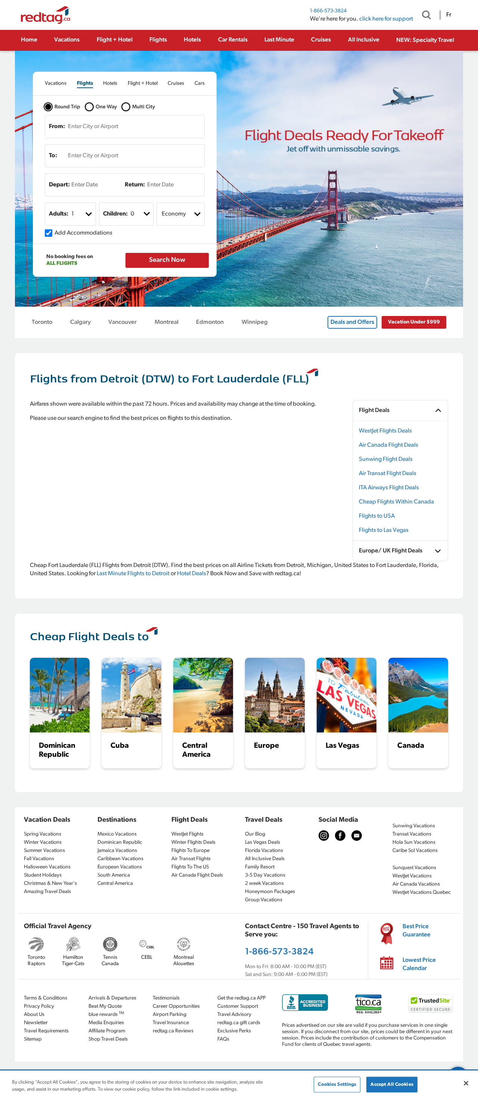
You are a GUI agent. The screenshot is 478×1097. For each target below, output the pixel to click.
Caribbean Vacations (120, 859)
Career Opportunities (176, 1006)
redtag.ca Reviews (173, 1031)
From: (57, 127)
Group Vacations (263, 900)
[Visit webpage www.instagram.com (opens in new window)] (324, 835)
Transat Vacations (411, 834)
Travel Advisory (234, 1014)
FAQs (223, 1039)
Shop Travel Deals (108, 1039)
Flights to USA (377, 516)
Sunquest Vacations (414, 868)
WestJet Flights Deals (385, 431)
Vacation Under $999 (414, 322)
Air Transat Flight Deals (387, 474)
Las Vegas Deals (262, 842)
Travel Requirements (46, 1031)
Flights (158, 40)
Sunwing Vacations (413, 826)
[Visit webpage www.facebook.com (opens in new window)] (340, 835)
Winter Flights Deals (193, 842)
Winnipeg (255, 322)
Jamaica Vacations (117, 850)
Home (29, 40)
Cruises (321, 40)
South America (113, 875)
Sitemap (32, 1039)
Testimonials (166, 998)
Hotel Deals (191, 574)
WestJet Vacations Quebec (421, 892)
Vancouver (122, 322)
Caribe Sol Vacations (415, 850)
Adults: (58, 214)
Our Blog (255, 834)
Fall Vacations (39, 859)
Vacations (67, 40)
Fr (448, 15)
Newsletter (36, 1023)
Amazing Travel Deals (47, 892)
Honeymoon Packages (270, 892)
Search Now (167, 260)
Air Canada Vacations (416, 884)
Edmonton (210, 322)
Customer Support (237, 1006)
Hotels (192, 40)
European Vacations (119, 867)
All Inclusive (363, 40)
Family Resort (259, 867)
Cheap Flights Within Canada (396, 502)
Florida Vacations (264, 850)
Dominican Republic (119, 842)
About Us (34, 1014)
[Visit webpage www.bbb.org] (305, 1002)
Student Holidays (43, 875)
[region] (239, 1084)
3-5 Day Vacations (265, 875)
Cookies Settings (337, 1084)
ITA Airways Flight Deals (389, 488)
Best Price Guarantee (417, 931)
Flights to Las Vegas (384, 530)
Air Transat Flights (191, 859)
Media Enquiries (106, 1023)
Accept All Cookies (391, 1084)
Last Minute (279, 40)
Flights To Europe (190, 850)
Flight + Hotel (115, 40)
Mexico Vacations (117, 834)
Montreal (167, 322)
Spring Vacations (42, 834)
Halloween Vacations (47, 867)
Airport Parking (169, 1014)
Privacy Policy (39, 1006)
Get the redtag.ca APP (241, 998)
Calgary (80, 322)
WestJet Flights (187, 834)
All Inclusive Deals (265, 859)
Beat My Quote (105, 1006)
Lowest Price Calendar (419, 964)
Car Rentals (233, 40)
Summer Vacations (44, 850)
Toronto (42, 322)
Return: (135, 185)
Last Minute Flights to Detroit (133, 574)
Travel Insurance (171, 1023)
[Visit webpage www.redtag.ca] (356, 835)
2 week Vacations (264, 883)
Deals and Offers (352, 322)
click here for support (386, 19)
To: (53, 156)
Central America (115, 883)
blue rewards (106, 1014)
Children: (115, 214)
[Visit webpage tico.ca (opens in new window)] (368, 1003)
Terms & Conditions (45, 998)
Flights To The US (190, 867)
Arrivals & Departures (112, 998)
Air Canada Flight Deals (388, 445)
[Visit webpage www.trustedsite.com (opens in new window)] (430, 1003)
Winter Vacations (43, 842)
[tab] (55, 83)
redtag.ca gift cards (238, 1023)
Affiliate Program (107, 1031)
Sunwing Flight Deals (386, 459)
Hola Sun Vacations (413, 842)
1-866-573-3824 (328, 11)
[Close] (466, 1083)
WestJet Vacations (412, 876)
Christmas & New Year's (50, 883)
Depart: (59, 185)
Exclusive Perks (234, 1031)
